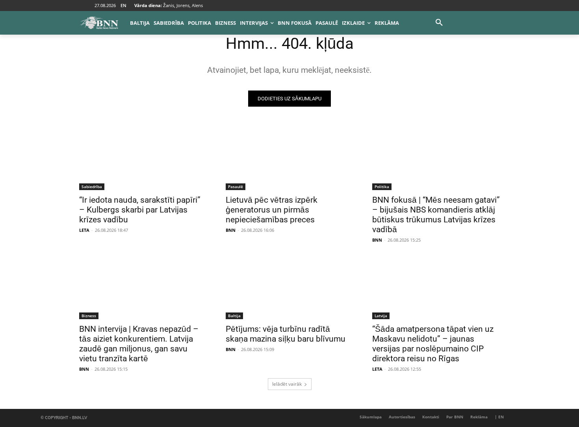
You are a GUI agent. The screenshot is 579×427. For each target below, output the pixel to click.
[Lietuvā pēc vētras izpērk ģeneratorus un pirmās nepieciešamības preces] (289, 158)
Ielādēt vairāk (287, 384)
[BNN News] (99, 23)
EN (123, 5)
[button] (439, 22)
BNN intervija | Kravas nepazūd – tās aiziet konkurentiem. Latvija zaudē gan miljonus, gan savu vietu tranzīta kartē (139, 343)
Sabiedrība (92, 186)
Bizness (89, 315)
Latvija (381, 315)
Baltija (234, 315)
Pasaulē (235, 186)
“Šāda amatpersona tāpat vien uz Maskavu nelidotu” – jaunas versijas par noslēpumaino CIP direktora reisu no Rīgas (433, 343)
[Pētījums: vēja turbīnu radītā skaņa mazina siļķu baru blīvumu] (289, 287)
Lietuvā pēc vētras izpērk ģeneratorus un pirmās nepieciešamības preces (271, 209)
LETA (84, 230)
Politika (382, 186)
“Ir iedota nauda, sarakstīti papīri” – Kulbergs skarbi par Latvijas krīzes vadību (139, 209)
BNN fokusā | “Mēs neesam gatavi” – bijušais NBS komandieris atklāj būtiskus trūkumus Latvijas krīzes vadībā (436, 214)
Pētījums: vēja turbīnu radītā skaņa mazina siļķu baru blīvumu (285, 334)
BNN (231, 230)
